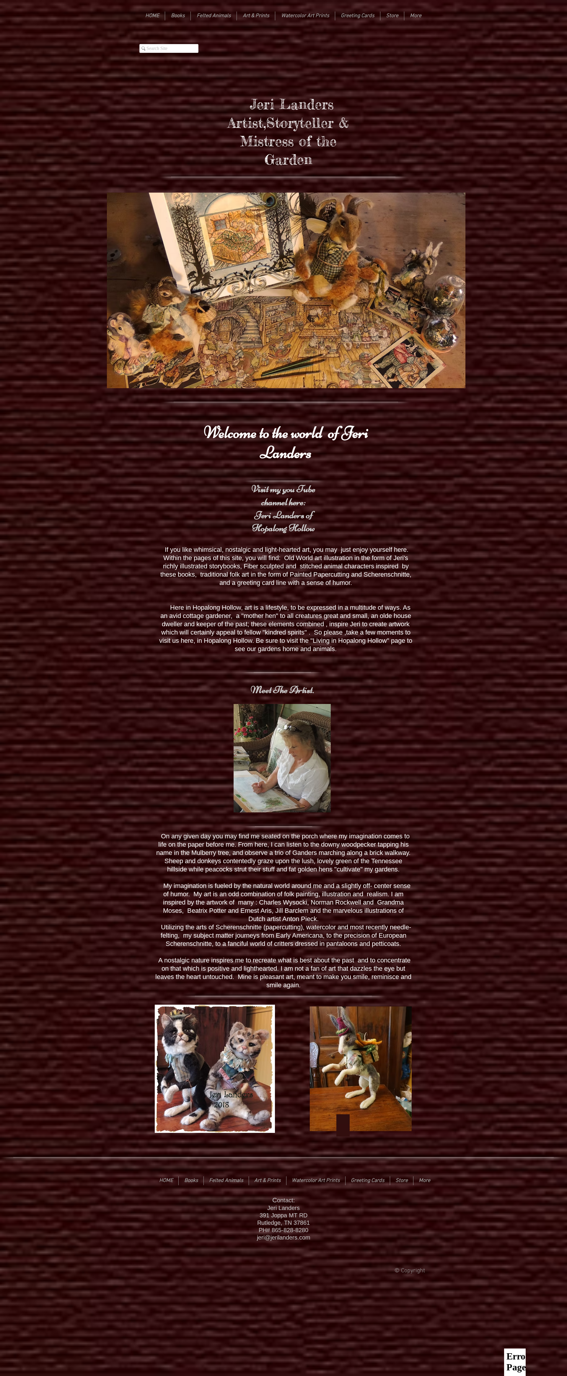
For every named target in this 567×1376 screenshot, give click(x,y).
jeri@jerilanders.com (283, 1237)
